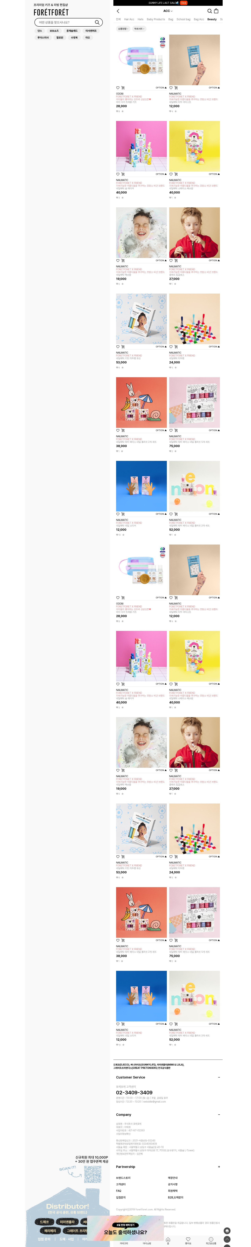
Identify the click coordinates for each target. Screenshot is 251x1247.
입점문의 (121, 1197)
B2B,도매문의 (175, 1197)
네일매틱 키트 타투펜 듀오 (129, 357)
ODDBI (119, 93)
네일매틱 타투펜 (182, 357)
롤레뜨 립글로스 (193, 272)
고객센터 (121, 1184)
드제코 (44, 1222)
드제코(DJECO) (121, 1064)
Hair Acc (129, 19)
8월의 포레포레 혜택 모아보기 (167, 2)
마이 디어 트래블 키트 (133, 99)
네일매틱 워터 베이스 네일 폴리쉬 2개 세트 (136, 440)
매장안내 (173, 1178)
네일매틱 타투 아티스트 (193, 99)
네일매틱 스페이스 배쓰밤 (193, 186)
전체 (118, 19)
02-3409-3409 (134, 1092)
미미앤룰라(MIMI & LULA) (170, 1064)
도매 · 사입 (67, 1239)
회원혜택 (173, 1190)
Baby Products (156, 19)
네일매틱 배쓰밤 (140, 272)
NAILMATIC (175, 93)
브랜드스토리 (123, 1178)
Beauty (212, 19)
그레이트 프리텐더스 (80, 1231)
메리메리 (50, 1231)
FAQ (118, 1190)
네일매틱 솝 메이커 (140, 186)
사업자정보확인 (123, 1134)
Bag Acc (199, 19)
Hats (140, 19)
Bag (170, 19)
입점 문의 (44, 1239)
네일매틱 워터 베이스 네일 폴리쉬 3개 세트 (189, 524)
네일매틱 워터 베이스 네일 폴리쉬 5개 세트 (189, 440)
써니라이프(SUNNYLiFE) (143, 1064)
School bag (183, 19)
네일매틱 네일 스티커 (129, 524)
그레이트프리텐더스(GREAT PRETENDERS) (135, 1068)
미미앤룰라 (67, 1222)
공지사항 (173, 1184)
